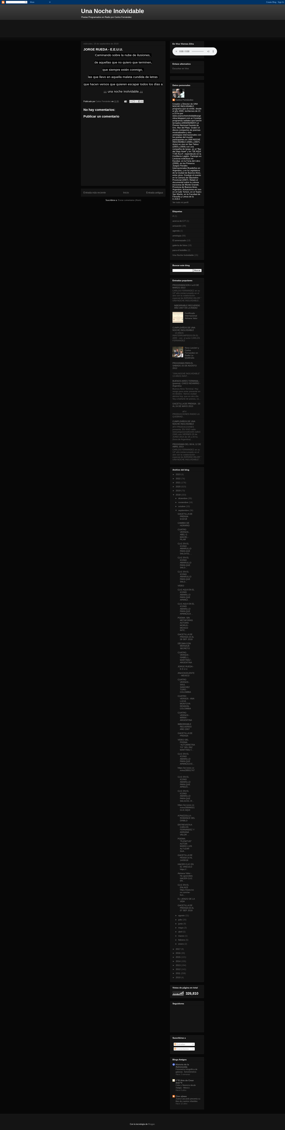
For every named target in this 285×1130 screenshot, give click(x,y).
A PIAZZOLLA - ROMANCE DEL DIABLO (186, 818)
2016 (178, 953)
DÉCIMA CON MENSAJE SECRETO (184, 646)
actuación (177, 226)
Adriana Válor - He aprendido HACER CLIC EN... (185, 877)
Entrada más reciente (94, 192)
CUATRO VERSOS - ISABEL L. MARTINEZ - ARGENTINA (185, 657)
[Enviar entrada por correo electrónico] (125, 101)
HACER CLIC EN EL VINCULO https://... (186, 866)
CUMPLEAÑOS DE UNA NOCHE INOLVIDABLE (183, 328)
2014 (178, 961)
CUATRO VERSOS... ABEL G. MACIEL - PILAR (184, 534)
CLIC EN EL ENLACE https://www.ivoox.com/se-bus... (186, 890)
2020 (178, 486)
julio (180, 919)
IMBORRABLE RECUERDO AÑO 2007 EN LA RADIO (187, 306)
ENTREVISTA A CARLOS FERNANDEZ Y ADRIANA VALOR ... (186, 830)
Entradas (180, 1044)
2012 (178, 969)
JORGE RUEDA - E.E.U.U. (186, 667)
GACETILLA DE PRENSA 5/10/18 (185, 516)
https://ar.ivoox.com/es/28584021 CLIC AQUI (186, 807)
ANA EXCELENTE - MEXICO (186, 674)
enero (181, 944)
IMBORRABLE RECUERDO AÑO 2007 (185, 726)
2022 (178, 478)
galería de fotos (179, 245)
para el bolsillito (179, 250)
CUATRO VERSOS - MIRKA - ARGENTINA (185, 716)
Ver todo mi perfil (180, 202)
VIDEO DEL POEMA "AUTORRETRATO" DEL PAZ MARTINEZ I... (186, 745)
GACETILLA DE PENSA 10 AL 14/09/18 (185, 857)
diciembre (183, 498)
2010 (178, 977)
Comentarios (182, 1049)
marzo (181, 936)
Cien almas (181, 1096)
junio (180, 923)
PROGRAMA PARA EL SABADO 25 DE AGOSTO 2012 (184, 365)
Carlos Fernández (184, 100)
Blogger (151, 1124)
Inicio (126, 192)
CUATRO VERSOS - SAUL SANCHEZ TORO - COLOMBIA (184, 685)
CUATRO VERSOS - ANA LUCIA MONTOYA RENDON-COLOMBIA (186, 702)
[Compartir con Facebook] (139, 101)
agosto (181, 915)
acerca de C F (179, 221)
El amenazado (179, 240)
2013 (178, 965)
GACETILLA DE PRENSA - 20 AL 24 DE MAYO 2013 (186, 404)
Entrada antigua (154, 192)
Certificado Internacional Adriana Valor (191, 315)
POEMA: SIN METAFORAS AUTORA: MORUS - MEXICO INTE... (185, 624)
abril (180, 931)
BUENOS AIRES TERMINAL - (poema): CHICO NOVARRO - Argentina (186, 383)
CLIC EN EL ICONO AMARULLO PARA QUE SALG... (184, 562)
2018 (178, 495)
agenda (176, 231)
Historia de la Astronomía (182, 1065)
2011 (178, 973)
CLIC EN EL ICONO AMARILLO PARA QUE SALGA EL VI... (186, 796)
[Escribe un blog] (133, 101)
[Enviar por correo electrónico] (130, 101)
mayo (181, 927)
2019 (178, 490)
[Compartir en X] (136, 101)
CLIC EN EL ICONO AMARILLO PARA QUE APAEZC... (184, 782)
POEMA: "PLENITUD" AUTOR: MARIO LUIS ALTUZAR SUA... (185, 844)
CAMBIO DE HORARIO (184, 524)
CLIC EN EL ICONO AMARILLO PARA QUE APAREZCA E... (186, 759)
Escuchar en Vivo (180, 68)
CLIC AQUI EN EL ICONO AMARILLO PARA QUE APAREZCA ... (186, 609)
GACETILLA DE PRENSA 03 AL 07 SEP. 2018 (186, 908)
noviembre (183, 502)
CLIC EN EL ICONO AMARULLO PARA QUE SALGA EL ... (185, 548)
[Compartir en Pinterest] (142, 101)
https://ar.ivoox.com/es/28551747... (186, 770)
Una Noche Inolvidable (112, 11)
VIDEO (181, 585)
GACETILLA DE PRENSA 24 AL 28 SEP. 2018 (186, 637)
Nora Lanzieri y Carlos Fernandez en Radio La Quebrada (192, 353)
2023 (178, 474)
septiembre (183, 510)
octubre (182, 506)
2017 (178, 949)
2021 (178, 482)
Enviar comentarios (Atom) (129, 200)
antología (176, 235)
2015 (178, 957)
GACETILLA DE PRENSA (185, 734)
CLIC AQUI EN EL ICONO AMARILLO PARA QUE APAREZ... (186, 594)
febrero (182, 940)
